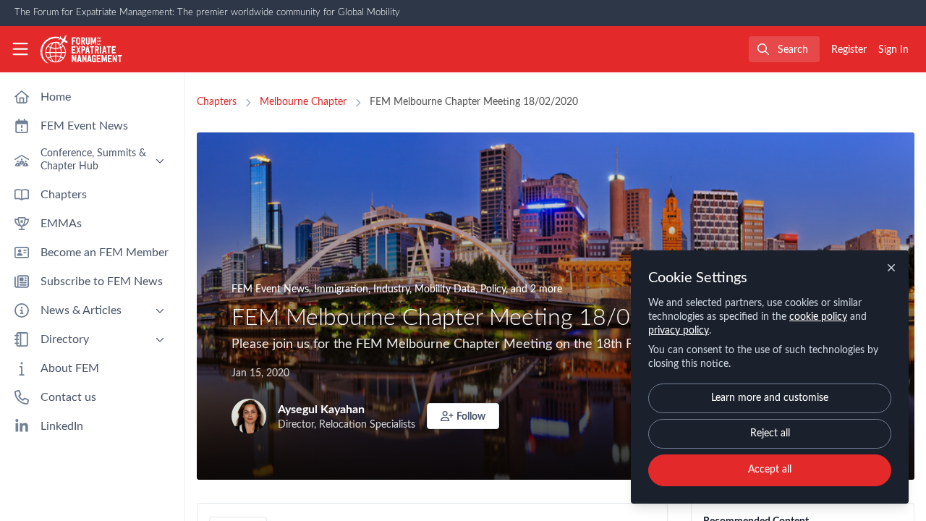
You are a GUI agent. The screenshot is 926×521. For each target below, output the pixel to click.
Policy (493, 289)
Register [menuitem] (849, 50)
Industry (391, 289)
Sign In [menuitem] (893, 50)
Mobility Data (445, 289)
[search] (784, 49)
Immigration (341, 289)
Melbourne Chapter (303, 102)
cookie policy (818, 317)
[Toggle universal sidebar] (20, 49)
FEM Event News (270, 289)
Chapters (217, 102)
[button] (463, 416)
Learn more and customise (769, 398)
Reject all (770, 433)
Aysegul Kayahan (321, 409)
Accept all (769, 470)
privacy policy (678, 331)
